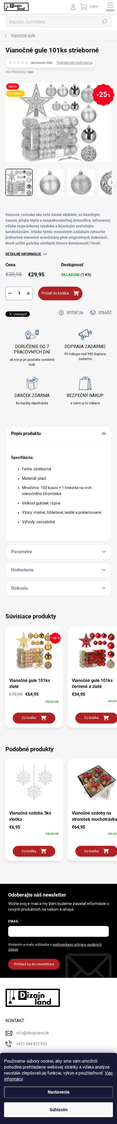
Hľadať (105, 22)
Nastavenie (59, 1092)
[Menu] (110, 7)
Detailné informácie (23, 254)
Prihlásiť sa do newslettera (34, 964)
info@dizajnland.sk (32, 1033)
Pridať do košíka (55, 293)
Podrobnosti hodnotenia (75, 63)
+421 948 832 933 (31, 1044)
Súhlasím (59, 1109)
